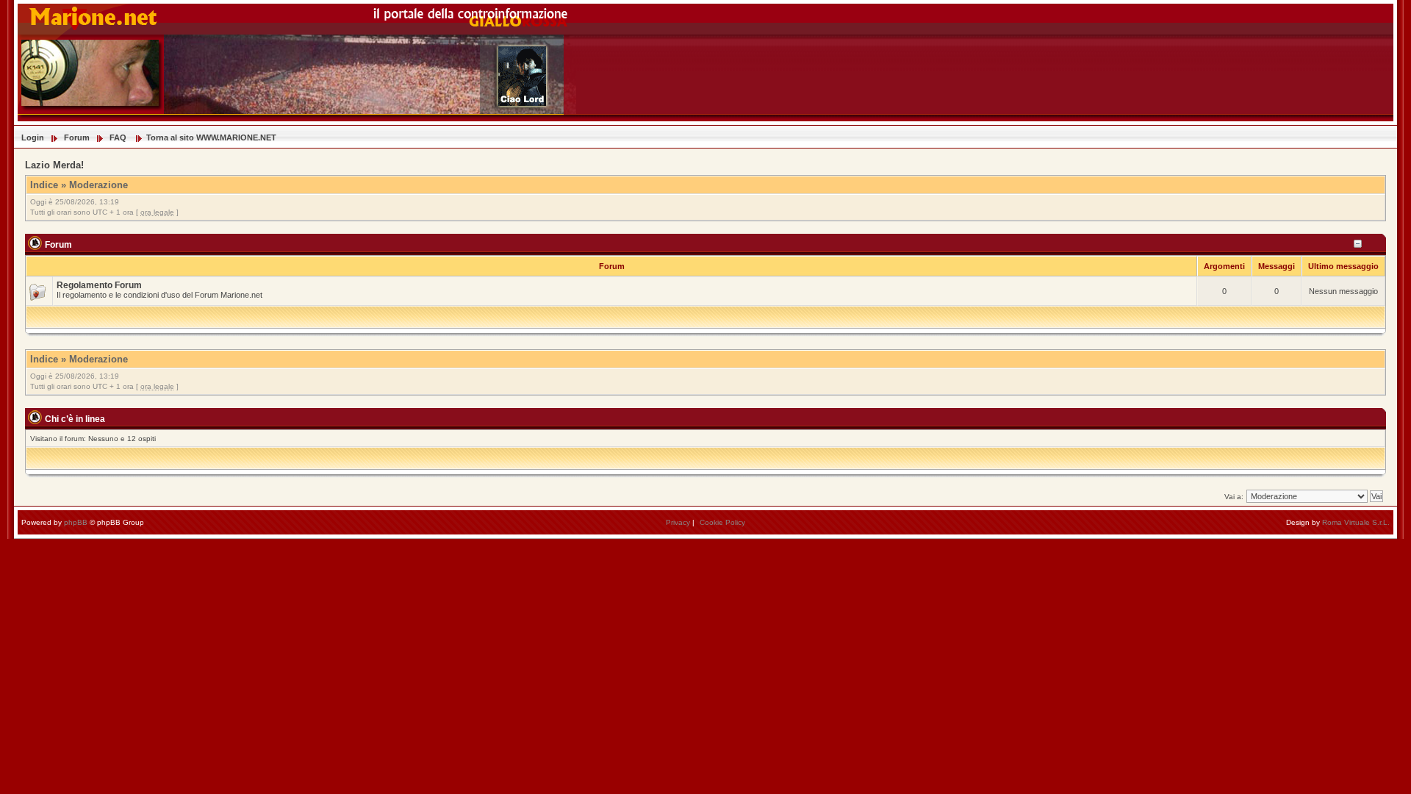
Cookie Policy (722, 522)
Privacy (678, 522)
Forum (77, 137)
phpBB (75, 522)
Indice (44, 184)
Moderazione (98, 184)
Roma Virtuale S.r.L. (1356, 522)
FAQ (117, 137)
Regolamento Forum (99, 285)
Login (32, 137)
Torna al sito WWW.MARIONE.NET (211, 137)
